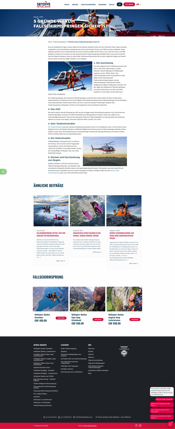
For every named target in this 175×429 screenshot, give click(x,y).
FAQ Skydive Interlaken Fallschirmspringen (95, 366)
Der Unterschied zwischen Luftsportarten (69, 362)
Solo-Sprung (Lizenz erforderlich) (71, 372)
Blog (89, 373)
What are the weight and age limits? (160, 404)
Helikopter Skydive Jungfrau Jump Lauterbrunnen (45, 359)
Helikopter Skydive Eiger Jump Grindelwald (44, 363)
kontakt (90, 351)
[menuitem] (67, 4)
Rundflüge (75, 4)
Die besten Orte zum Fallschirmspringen (74, 359)
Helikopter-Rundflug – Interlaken (44, 370)
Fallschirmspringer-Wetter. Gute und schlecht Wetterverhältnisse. (51, 234)
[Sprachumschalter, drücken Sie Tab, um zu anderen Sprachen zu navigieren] (139, 4)
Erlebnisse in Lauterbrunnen (43, 399)
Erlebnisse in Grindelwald (42, 402)
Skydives (66, 4)
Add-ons (91, 354)
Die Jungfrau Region (40, 394)
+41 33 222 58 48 (51, 417)
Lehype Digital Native (90, 426)
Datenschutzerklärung (95, 360)
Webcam (91, 357)
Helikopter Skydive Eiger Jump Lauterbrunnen (44, 355)
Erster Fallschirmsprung (88, 4)
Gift (119, 4)
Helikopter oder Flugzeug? (69, 366)
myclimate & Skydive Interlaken (98, 370)
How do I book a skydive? (164, 399)
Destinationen (102, 4)
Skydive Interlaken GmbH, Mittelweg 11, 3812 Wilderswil (114, 417)
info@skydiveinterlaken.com (84, 417)
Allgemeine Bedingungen (96, 363)
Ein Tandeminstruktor (55, 127)
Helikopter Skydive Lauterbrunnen (45, 351)
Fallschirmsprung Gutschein (43, 405)
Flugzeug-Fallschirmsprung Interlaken (46, 391)
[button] (170, 424)
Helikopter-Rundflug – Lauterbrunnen (46, 373)
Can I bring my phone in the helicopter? (160, 411)
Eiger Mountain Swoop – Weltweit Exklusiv (44, 380)
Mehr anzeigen (61, 318)
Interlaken (37, 396)
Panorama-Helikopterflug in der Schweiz (71, 355)
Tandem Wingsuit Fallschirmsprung (45, 383)
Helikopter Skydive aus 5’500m (44, 376)
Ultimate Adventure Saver (42, 367)
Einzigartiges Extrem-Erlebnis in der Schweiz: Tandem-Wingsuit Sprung (87, 234)
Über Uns (111, 4)
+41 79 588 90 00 (66, 417)
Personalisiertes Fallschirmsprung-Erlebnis (45, 387)
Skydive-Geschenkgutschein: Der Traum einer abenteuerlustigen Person (122, 235)
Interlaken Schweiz (67, 369)
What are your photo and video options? (161, 417)
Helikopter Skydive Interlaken (43, 348)
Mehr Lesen (59, 261)
